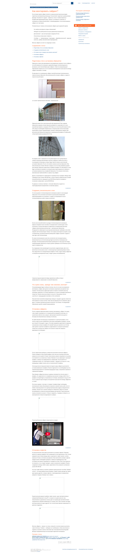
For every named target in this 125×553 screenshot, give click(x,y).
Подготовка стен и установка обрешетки (43, 47)
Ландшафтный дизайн (83, 33)
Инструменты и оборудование (84, 31)
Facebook (38, 551)
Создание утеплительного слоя (41, 50)
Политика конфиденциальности (69, 549)
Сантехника (80, 41)
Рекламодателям (86, 3)
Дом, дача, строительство (40, 7)
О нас (79, 3)
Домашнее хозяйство (83, 29)
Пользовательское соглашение (86, 549)
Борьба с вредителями (83, 27)
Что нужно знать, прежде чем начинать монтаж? (45, 52)
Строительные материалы (84, 43)
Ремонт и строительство (52, 7)
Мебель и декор (81, 35)
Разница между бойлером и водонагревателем (82, 14)
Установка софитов (38, 56)
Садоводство (81, 39)
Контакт (93, 3)
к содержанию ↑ (68, 188)
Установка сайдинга (38, 54)
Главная (32, 7)
